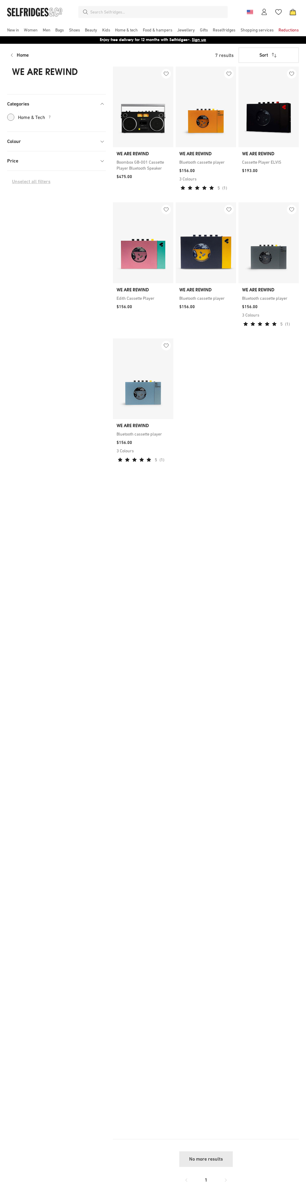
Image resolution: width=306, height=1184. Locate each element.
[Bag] (293, 12)
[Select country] (250, 12)
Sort (263, 55)
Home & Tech (34, 117)
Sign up (199, 39)
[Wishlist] (278, 12)
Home (23, 55)
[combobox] (157, 12)
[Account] (264, 12)
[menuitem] (13, 30)
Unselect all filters (31, 181)
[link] (143, 165)
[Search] (85, 12)
